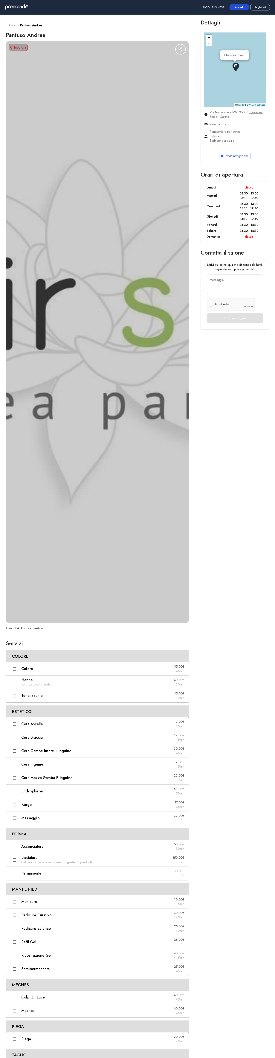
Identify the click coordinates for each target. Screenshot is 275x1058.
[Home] (16, 7)
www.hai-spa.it (219, 124)
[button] (97, 656)
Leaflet (241, 105)
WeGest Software (256, 105)
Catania (225, 117)
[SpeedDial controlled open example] (180, 49)
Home (11, 25)
